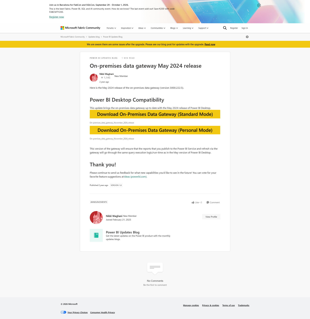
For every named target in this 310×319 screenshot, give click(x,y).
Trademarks (243, 305)
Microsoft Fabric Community (73, 37)
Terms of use (228, 305)
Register (234, 27)
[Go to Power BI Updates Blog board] (96, 235)
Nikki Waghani (106, 73)
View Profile (211, 216)
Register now (56, 16)
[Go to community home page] (80, 28)
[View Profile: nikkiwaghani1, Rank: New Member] (94, 78)
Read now (210, 44)
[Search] (225, 28)
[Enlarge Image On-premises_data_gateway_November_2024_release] (155, 115)
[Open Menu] (247, 37)
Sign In (245, 27)
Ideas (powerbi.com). (135, 176)
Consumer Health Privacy (102, 312)
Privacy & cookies (210, 305)
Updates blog (94, 37)
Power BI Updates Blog (112, 37)
